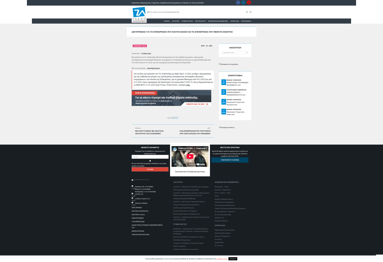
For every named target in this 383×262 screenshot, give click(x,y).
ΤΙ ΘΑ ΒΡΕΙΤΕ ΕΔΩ (138, 222)
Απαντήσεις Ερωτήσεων (223, 233)
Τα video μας (219, 245)
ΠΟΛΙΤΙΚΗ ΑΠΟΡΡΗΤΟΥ (140, 211)
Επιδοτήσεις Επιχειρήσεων (182, 240)
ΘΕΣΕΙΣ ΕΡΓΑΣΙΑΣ (138, 231)
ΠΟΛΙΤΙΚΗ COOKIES (138, 215)
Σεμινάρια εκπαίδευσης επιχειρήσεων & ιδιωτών (188, 237)
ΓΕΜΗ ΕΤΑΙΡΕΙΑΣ (138, 218)
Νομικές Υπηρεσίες (179, 246)
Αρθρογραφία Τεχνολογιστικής (225, 230)
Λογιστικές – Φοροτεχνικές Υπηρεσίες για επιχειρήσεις (191, 187)
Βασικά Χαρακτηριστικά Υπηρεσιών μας (186, 214)
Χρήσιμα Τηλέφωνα (221, 221)
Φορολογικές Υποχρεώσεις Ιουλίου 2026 (235, 113)
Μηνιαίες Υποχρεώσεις (234, 80)
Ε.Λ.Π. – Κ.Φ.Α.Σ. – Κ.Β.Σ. (223, 193)
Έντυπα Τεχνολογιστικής (223, 215)
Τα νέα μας (218, 239)
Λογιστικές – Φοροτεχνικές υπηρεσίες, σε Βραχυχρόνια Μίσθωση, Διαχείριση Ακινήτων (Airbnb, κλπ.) (191, 194)
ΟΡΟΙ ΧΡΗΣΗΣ (137, 208)
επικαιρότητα (174, 117)
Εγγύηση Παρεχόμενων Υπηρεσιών (185, 211)
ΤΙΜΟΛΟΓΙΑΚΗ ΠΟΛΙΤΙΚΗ (140, 235)
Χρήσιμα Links (219, 218)
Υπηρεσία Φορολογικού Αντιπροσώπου (186, 205)
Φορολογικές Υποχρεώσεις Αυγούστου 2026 (235, 103)
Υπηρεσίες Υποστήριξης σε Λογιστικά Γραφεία (188, 243)
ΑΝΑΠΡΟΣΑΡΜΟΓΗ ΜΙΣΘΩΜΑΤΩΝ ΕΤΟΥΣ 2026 (236, 93)
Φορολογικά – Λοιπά (221, 187)
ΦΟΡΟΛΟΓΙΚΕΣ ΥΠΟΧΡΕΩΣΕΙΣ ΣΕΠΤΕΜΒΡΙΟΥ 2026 (237, 84)
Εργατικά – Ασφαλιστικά (223, 190)
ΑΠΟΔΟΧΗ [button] (233, 259)
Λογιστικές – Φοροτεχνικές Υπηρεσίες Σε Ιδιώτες (189, 202)
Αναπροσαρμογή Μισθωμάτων (236, 90)
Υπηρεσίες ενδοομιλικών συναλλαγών (185, 249)
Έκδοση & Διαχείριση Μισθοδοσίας (184, 198)
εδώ (188, 85)
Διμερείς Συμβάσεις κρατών (224, 199)
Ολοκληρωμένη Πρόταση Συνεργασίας (186, 190)
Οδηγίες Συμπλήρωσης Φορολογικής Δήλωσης (230, 208)
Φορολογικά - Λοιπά (139, 46)
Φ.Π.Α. (217, 196)
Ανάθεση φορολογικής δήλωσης (183, 208)
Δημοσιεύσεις (219, 242)
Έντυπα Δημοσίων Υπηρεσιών (225, 211)
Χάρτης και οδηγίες (141, 203)
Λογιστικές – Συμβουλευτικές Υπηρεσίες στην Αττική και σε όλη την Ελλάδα (191, 218)
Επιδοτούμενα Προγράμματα (224, 202)
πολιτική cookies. (222, 259)
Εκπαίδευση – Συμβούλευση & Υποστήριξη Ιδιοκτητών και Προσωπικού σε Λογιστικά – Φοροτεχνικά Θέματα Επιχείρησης (190, 231)
